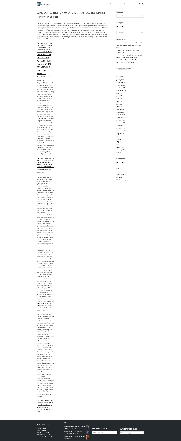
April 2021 (119, 104)
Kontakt (134, 4)
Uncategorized (120, 26)
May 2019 (119, 142)
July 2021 (119, 96)
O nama (119, 4)
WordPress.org (120, 180)
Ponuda (126, 4)
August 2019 (120, 134)
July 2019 (119, 136)
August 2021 (120, 93)
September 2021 (121, 90)
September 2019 (121, 131)
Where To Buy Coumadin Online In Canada (129, 55)
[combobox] (132, 432)
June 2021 (119, 99)
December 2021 (121, 82)
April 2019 (119, 144)
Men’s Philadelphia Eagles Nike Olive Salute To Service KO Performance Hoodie (45, 167)
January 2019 (120, 152)
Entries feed (120, 174)
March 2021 (120, 107)
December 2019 (121, 123)
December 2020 (121, 115)
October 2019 (120, 128)
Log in (118, 172)
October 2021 (120, 88)
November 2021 (121, 85)
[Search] (142, 16)
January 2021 (120, 112)
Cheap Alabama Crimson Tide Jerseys (45, 303)
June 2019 (119, 139)
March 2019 (120, 147)
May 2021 (119, 101)
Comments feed (121, 177)
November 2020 (121, 117)
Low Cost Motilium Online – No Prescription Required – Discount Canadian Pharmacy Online (129, 45)
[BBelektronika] (44, 4)
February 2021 (120, 109)
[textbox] (132, 432)
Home (112, 4)
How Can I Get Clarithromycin (125, 62)
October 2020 (120, 120)
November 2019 (121, 125)
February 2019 (120, 150)
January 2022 (120, 80)
